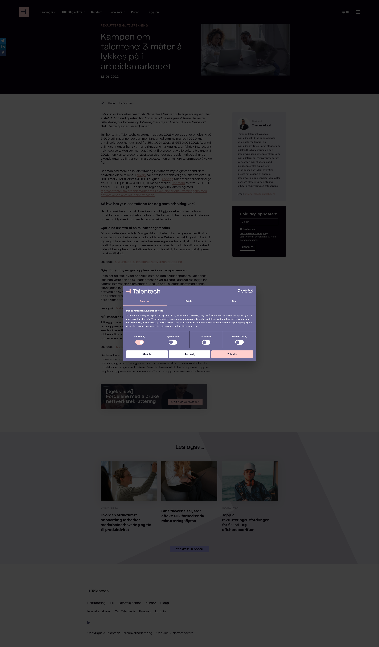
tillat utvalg (189, 354)
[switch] (173, 342)
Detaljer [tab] (190, 301)
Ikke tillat (147, 354)
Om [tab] (234, 301)
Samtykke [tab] (145, 301)
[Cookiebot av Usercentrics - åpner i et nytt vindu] (240, 291)
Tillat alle (232, 354)
